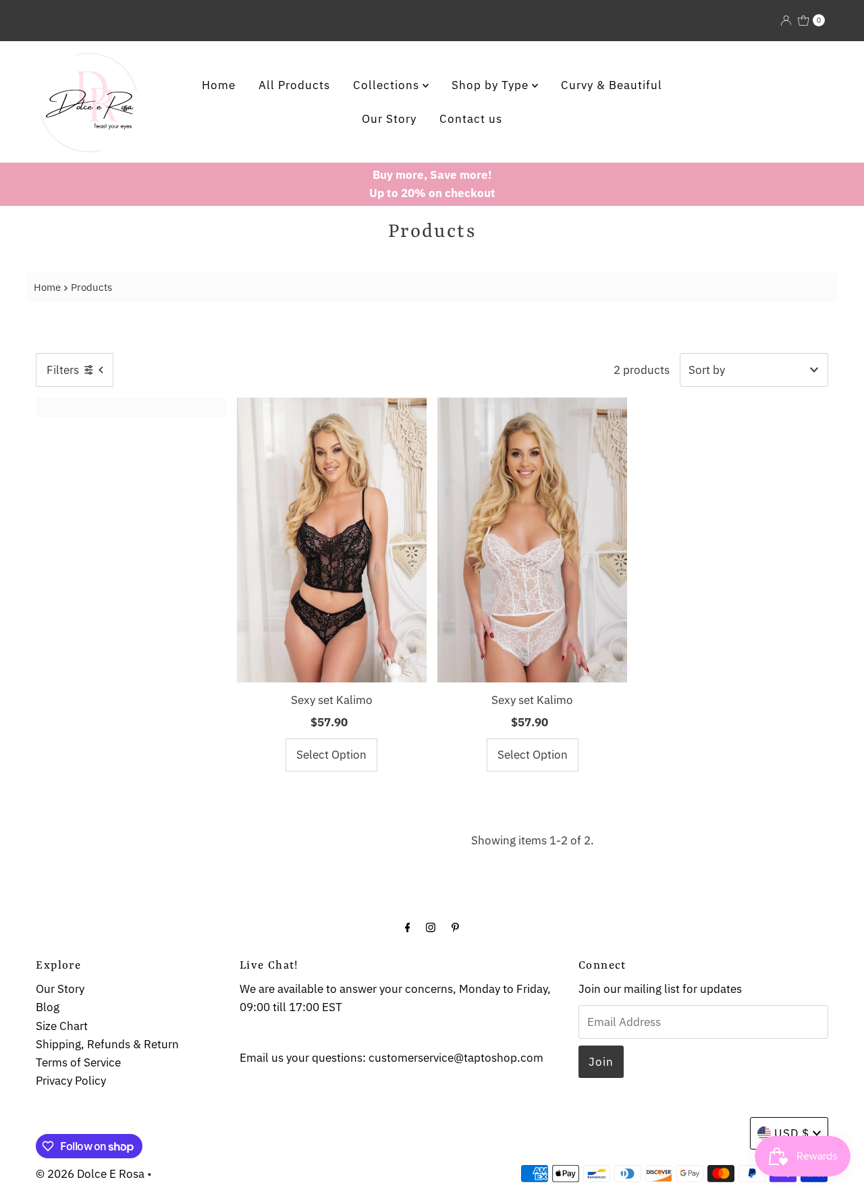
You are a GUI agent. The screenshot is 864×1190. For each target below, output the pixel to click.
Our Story (389, 118)
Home (219, 85)
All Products (294, 85)
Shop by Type (492, 85)
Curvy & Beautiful (611, 85)
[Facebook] (407, 926)
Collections (388, 85)
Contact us (470, 118)
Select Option (331, 754)
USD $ (791, 1133)
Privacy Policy (71, 1080)
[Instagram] (430, 926)
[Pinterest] (455, 926)
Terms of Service (78, 1062)
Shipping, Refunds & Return (107, 1044)
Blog (47, 1007)
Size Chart (62, 1026)
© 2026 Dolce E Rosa (90, 1173)
